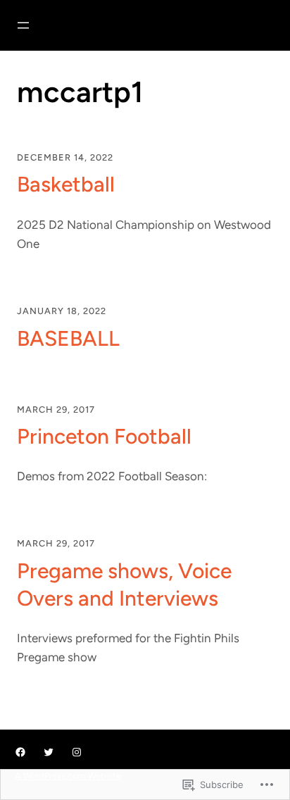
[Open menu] (23, 25)
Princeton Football (104, 436)
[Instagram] (76, 752)
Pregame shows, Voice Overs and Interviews (124, 584)
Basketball (66, 184)
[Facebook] (20, 752)
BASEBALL (68, 338)
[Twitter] (48, 752)
